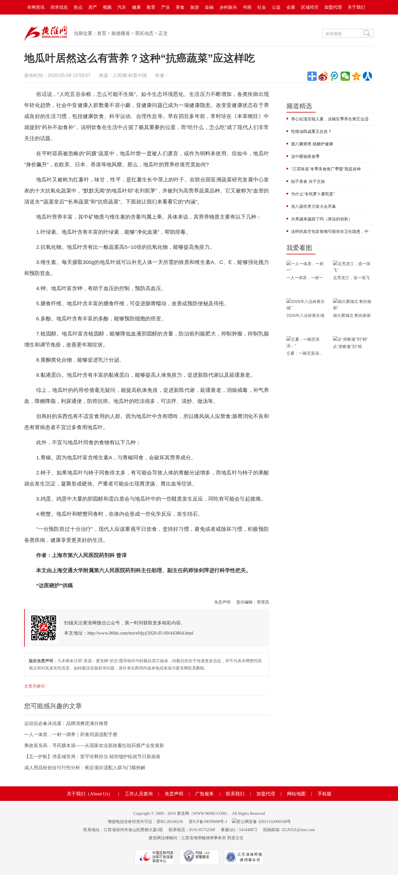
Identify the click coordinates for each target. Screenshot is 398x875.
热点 (78, 7)
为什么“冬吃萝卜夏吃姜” (313, 194)
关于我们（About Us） (90, 793)
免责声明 (222, 602)
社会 (261, 7)
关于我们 (356, 7)
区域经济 (309, 7)
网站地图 (296, 793)
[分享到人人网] (367, 76)
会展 (290, 7)
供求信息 (59, 7)
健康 (136, 7)
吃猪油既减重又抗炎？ (311, 131)
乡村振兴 (228, 7)
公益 (276, 7)
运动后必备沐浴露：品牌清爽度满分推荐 (66, 723)
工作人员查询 (139, 793)
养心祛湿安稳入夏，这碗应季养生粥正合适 (330, 119)
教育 (151, 7)
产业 (165, 7)
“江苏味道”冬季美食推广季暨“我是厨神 (326, 169)
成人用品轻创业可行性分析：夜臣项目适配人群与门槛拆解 (84, 767)
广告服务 (204, 793)
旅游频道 (120, 33)
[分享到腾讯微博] (334, 76)
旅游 (194, 7)
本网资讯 (36, 7)
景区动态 (144, 33)
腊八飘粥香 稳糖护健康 (312, 144)
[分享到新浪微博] (323, 76)
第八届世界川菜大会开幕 (313, 206)
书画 (247, 7)
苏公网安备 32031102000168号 (264, 821)
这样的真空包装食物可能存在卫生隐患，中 (330, 231)
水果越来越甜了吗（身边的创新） (321, 219)
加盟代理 (333, 7)
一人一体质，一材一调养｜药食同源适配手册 (70, 734)
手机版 (325, 793)
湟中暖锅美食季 (305, 156)
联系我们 (235, 793)
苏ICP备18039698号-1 (208, 821)
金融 (209, 7)
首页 (101, 33)
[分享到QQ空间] (356, 76)
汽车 (121, 7)
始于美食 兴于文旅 (308, 181)
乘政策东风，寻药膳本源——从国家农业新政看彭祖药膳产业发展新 (94, 745)
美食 (180, 7)
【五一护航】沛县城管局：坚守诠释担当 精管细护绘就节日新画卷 (92, 756)
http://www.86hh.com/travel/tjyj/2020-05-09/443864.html (140, 633)
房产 (92, 7)
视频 (107, 7)
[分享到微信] (345, 76)
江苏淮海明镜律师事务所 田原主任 (212, 838)
